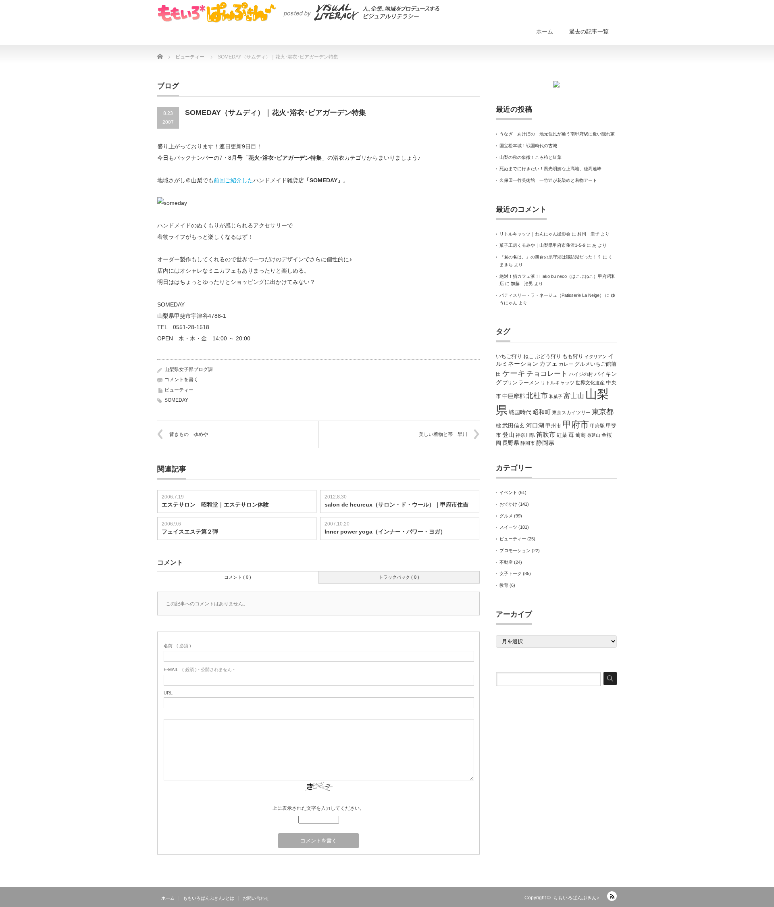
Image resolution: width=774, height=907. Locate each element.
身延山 (593, 435)
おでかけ (508, 504)
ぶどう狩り (548, 356)
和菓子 (555, 396)
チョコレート (547, 373)
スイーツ (508, 527)
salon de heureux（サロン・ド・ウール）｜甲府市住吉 (396, 504)
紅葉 (562, 435)
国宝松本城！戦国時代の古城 (528, 145)
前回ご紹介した (233, 180)
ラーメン (528, 382)
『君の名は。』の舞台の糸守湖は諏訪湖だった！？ (550, 256)
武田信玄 (513, 425)
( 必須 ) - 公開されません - (199, 669)
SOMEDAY (176, 400)
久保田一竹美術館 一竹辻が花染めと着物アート (548, 180)
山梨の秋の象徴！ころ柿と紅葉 (530, 157)
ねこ (528, 356)
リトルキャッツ (557, 382)
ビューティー (179, 390)
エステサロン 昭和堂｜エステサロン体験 (215, 504)
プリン (510, 382)
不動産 (506, 562)
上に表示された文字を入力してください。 (318, 808)
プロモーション (515, 550)
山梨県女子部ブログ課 (188, 369)
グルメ (506, 515)
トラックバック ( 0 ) (399, 577)
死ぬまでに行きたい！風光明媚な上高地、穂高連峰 (550, 168)
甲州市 (553, 426)
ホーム (544, 31)
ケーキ (513, 373)
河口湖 (535, 425)
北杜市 (537, 396)
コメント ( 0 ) (237, 577)
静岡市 (527, 443)
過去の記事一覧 (589, 31)
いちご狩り (509, 356)
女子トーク (510, 573)
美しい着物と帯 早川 (443, 434)
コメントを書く (181, 379)
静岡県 (545, 443)
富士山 (574, 396)
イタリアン (596, 356)
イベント (508, 492)
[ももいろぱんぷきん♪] (298, 12)
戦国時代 (520, 412)
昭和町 (542, 412)
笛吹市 (546, 434)
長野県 (510, 443)
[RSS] (612, 896)
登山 (508, 435)
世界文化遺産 (590, 383)
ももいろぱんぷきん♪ (576, 898)
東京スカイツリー (571, 412)
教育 (503, 585)
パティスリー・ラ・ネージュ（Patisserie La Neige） (551, 295)
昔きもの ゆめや (188, 434)
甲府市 (575, 424)
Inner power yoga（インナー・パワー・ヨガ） (385, 531)
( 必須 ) (177, 645)
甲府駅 (597, 426)
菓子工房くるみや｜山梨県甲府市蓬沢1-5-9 (542, 245)
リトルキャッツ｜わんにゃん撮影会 (534, 233)
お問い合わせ (256, 898)
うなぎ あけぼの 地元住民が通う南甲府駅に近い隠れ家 (557, 133)
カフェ (548, 364)
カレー (566, 364)
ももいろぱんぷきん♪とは (208, 898)
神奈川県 (525, 435)
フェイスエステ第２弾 (190, 531)
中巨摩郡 (513, 396)
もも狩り (572, 356)
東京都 (603, 412)
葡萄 (580, 435)
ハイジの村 (581, 374)
